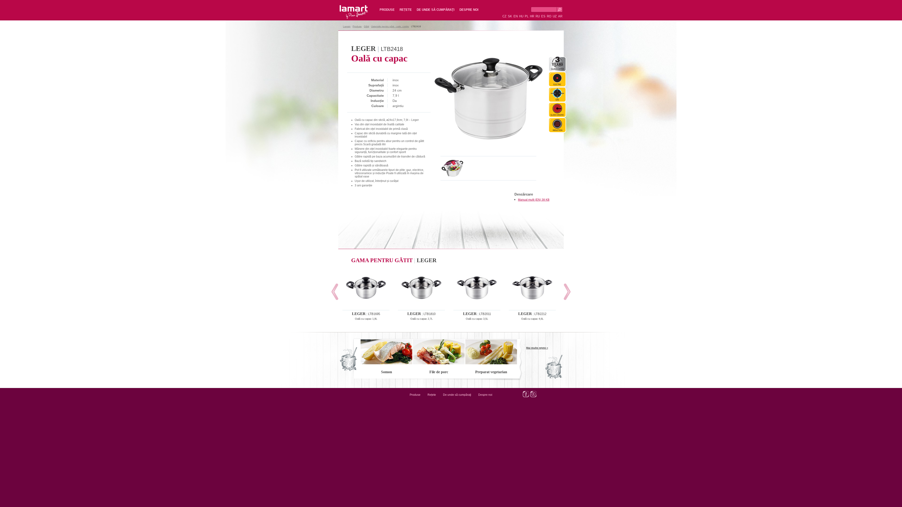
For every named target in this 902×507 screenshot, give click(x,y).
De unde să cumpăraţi (436, 10)
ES (543, 16)
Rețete (406, 10)
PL (527, 16)
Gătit (366, 26)
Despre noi (468, 10)
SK (510, 16)
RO (549, 16)
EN (515, 16)
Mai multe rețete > (537, 347)
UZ (555, 16)
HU (521, 16)
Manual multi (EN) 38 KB (533, 199)
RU (538, 16)
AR (560, 16)
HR (532, 16)
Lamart (348, 8)
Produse (387, 10)
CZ (504, 16)
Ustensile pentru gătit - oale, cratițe (390, 26)
